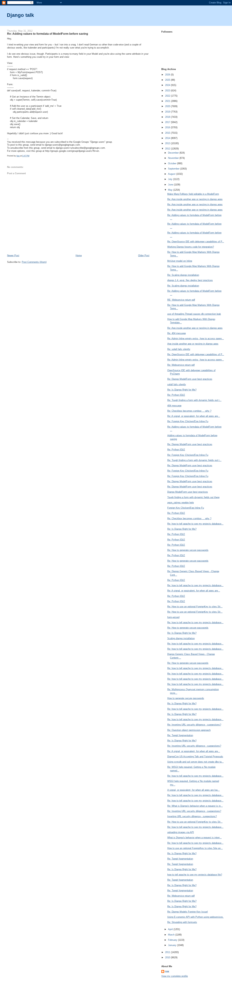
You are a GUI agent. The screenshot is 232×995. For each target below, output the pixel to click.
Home (79, 255)
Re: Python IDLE (176, 395)
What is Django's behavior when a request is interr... (194, 837)
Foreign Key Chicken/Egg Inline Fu (185, 507)
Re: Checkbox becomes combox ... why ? (189, 411)
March (171, 934)
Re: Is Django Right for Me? (181, 389)
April (170, 929)
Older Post (143, 255)
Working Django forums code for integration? (190, 246)
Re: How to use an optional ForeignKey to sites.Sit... (195, 606)
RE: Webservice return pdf (181, 299)
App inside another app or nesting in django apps (192, 343)
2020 (168, 106)
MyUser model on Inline (179, 261)
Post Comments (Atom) (34, 262)
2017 (168, 122)
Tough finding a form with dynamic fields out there (193, 497)
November (173, 158)
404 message (174, 405)
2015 (168, 132)
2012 (168, 148)
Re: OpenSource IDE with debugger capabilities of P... (195, 241)
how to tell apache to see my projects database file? (194, 874)
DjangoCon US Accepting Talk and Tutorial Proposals (195, 756)
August (172, 174)
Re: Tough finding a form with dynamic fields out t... (194, 400)
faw (167, 971)
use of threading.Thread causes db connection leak (194, 314)
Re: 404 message (176, 333)
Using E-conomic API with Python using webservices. (195, 917)
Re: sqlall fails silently (178, 349)
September (174, 168)
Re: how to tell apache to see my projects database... (195, 523)
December (173, 152)
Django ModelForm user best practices (187, 492)
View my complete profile (174, 976)
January (172, 945)
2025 (168, 80)
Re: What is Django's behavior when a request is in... (195, 806)
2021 (168, 101)
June (171, 184)
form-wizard (173, 617)
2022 (168, 95)
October (172, 163)
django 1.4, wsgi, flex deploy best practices (190, 280)
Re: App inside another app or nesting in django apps (195, 199)
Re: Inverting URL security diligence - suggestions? (194, 724)
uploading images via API (180, 832)
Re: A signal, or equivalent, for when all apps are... (193, 416)
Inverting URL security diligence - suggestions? (192, 816)
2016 (168, 127)
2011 (168, 952)
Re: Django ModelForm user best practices (189, 379)
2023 (168, 90)
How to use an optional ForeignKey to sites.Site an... (195, 848)
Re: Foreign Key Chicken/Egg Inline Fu (187, 421)
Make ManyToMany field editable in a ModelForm (193, 194)
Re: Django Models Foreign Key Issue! (187, 911)
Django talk (20, 15)
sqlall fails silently (176, 384)
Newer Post (13, 255)
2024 (168, 85)
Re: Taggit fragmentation (180, 735)
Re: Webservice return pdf (181, 365)
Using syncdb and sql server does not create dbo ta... (195, 761)
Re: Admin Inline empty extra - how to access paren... (195, 338)
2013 (168, 143)
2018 (168, 117)
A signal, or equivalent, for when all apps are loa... (193, 790)
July (170, 179)
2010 (168, 957)
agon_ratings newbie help (180, 502)
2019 (168, 111)
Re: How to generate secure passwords (187, 550)
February (173, 940)
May (170, 189)
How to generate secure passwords (185, 698)
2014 (168, 138)
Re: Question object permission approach (189, 730)
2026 (168, 74)
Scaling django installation (181, 638)
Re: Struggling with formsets (182, 922)
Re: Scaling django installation (183, 275)
